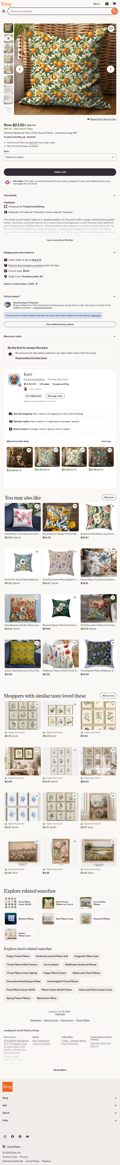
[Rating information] (25, 384)
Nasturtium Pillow (48, 999)
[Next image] (110, 69)
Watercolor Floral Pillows (88, 974)
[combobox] (59, 11)
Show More (60, 1069)
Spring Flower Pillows (20, 999)
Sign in (96, 3)
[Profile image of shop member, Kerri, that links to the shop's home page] (25, 389)
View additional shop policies (60, 324)
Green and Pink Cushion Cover (97, 991)
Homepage (35, 1020)
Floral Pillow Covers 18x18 (22, 991)
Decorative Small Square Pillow (25, 982)
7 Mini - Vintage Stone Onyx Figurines (73, 1042)
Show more (108, 695)
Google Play (36, 1130)
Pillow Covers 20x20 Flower (58, 991)
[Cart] (114, 3)
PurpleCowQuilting (13, 137)
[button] (55, 396)
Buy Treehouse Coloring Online (41, 1042)
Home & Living (51, 1020)
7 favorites (60, 1014)
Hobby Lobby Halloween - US (12, 1058)
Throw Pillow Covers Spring (23, 974)
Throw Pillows (83, 1020)
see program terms (42, 307)
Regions (46, 1161)
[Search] (114, 11)
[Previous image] (19, 69)
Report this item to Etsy (103, 119)
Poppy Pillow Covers (56, 974)
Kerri (28, 374)
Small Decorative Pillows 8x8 (53, 957)
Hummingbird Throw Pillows (64, 982)
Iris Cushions (52, 965)
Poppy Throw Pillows (19, 957)
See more (109, 497)
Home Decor (67, 1020)
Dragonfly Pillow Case (88, 957)
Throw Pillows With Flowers (23, 965)
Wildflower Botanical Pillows (82, 965)
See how (96, 315)
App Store (13, 1130)
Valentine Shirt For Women (100, 1045)
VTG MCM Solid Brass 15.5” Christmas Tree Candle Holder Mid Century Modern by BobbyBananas (16, 1046)
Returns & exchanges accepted (25, 265)
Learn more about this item (60, 240)
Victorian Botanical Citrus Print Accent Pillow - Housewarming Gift (40, 132)
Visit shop (106, 441)
